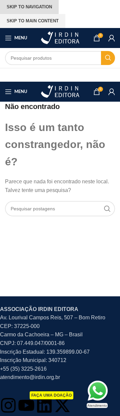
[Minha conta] (111, 38)
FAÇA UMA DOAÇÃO (51, 395)
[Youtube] (26, 405)
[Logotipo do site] (60, 37)
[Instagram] (8, 405)
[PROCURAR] (108, 58)
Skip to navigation (29, 6)
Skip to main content (33, 20)
